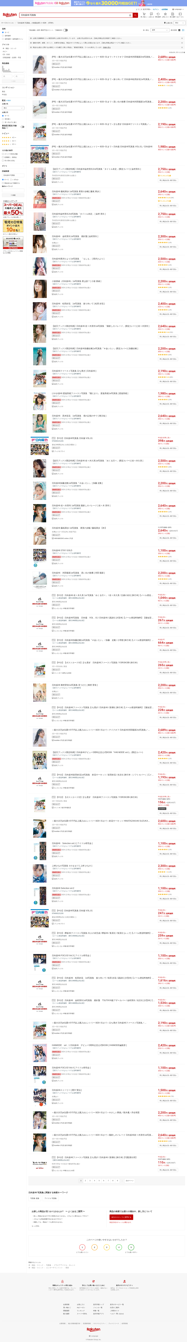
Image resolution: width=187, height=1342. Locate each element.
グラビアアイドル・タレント (64, 1265)
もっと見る (35, 1226)
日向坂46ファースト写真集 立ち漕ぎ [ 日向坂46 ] (74, 371)
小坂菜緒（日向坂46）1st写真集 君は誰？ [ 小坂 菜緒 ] (76, 281)
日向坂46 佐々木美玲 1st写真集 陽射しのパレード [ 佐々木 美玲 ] (81, 505)
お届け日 (5, 112)
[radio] (3, 32)
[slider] (2, 72)
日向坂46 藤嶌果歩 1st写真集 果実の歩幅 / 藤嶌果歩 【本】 (79, 528)
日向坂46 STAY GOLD (62, 550)
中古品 (4, 94)
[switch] (22, 127)
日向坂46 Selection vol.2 (63, 888)
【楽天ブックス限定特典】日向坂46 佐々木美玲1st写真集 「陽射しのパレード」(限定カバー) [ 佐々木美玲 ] (100, 326)
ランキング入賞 (165, 176)
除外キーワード (7, 186)
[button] (178, 10)
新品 (3, 91)
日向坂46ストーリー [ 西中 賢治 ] (67, 1090)
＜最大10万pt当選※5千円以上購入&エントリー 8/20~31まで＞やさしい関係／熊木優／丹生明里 (96, 1112)
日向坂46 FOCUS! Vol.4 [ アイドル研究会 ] (71, 1068)
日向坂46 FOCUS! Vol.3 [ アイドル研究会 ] (71, 955)
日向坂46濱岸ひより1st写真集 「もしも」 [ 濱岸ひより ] (78, 259)
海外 (9, 100)
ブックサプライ (59, 451)
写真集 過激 (34, 1198)
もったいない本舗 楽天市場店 (64, 608)
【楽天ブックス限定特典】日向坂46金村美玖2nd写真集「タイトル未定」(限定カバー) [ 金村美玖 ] (96, 169)
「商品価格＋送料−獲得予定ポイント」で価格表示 (45, 30)
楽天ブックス (58, 182)
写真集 (48, 1265)
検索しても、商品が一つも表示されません (48, 1222)
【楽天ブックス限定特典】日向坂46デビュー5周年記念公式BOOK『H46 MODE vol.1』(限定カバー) (97, 752)
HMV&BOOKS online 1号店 (63, 538)
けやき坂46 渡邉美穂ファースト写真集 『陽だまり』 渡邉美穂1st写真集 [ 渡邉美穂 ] (90, 393)
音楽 (67, 1268)
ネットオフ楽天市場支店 (62, 808)
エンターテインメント (54, 1268)
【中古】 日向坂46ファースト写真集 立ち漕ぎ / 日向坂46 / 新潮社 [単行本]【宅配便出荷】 (96, 1157)
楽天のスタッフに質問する (121, 1217)
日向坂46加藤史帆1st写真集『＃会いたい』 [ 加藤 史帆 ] (77, 483)
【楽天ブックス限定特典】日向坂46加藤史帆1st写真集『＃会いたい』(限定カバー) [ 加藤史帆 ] (95, 348)
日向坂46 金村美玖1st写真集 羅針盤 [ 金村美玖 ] (75, 236)
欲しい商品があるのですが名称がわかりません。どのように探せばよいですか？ (61, 1216)
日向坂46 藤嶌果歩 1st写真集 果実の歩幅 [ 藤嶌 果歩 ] (76, 191)
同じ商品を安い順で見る (168, 180)
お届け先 (5, 104)
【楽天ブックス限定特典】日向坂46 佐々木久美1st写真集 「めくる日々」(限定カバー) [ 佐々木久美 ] (97, 461)
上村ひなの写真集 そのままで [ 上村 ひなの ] (72, 866)
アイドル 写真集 (51, 1198)
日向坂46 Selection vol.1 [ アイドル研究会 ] (72, 843)
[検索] (135, 15)
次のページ (129, 1181)
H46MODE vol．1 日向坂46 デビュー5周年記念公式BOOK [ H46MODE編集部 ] (89, 1045)
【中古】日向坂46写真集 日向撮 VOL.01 (74, 438)
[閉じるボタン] (182, 38)
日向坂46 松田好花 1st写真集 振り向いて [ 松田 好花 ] (78, 304)
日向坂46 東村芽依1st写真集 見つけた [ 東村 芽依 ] (75, 685)
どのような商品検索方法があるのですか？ (48, 1219)
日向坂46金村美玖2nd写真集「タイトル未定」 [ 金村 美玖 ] (78, 214)
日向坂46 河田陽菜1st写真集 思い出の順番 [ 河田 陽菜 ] (78, 573)
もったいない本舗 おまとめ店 (64, 1170)
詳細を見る (107, 47)
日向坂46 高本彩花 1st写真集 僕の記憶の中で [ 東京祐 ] (79, 416)
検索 (14, 81)
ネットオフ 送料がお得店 (62, 673)
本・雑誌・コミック (35, 1265)
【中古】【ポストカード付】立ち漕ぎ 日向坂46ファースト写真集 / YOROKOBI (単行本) (97, 662)
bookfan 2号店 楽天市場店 (63, 67)
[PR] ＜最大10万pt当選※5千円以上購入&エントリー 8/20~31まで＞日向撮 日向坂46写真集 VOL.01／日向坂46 (102, 147)
